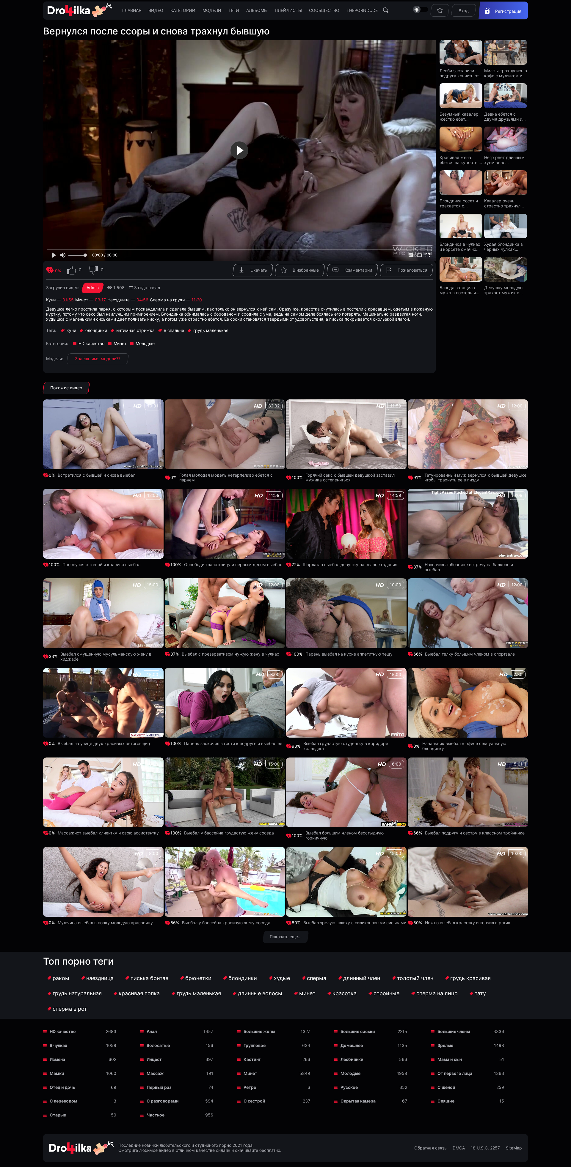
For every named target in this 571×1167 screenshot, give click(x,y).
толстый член (415, 978)
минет (307, 993)
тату (480, 993)
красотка (344, 993)
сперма (316, 978)
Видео (155, 10)
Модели (212, 10)
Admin (93, 287)
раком (61, 978)
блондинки (242, 978)
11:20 (197, 299)
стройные (386, 993)
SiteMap (514, 1148)
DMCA (459, 1148)
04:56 (142, 299)
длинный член (361, 978)
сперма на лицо (437, 993)
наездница (100, 978)
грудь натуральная (77, 993)
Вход (464, 10)
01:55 (68, 299)
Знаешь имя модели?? (97, 358)
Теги (233, 10)
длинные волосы (260, 993)
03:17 (100, 299)
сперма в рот (70, 1009)
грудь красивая (470, 978)
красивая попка (139, 993)
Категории (182, 10)
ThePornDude (362, 10)
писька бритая (149, 978)
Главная (131, 10)
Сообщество (324, 10)
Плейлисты (288, 10)
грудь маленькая (199, 993)
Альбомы (257, 10)
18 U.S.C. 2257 (485, 1148)
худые (282, 978)
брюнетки (198, 978)
